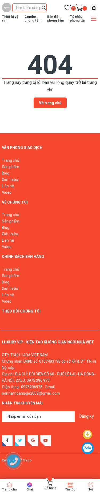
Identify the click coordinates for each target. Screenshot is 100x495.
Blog (5, 173)
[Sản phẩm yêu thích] (68, 8)
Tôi (91, 489)
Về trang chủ (50, 103)
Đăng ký (86, 416)
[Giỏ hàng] (79, 8)
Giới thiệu (10, 179)
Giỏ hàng (50, 488)
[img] (93, 7)
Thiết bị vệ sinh (10, 18)
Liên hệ (8, 186)
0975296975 (31, 387)
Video (6, 192)
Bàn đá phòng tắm (55, 18)
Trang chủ (10, 160)
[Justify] (44, 7)
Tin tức (70, 489)
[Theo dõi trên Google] (32, 440)
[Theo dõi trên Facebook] (7, 440)
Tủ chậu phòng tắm (78, 18)
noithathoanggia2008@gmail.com (31, 393)
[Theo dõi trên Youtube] (45, 440)
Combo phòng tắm (33, 18)
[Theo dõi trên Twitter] (20, 440)
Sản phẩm (10, 167)
